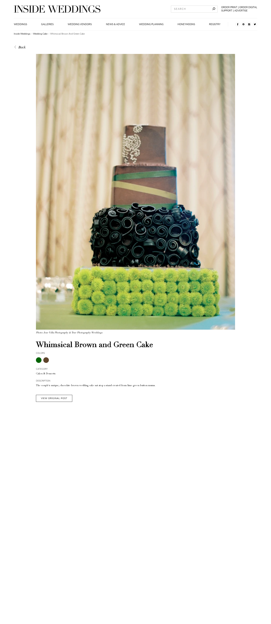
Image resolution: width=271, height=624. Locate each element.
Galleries (47, 24)
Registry (214, 24)
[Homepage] (57, 9)
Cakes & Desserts (45, 374)
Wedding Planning (151, 24)
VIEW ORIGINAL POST (54, 398)
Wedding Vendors (80, 24)
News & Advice (115, 24)
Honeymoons (186, 24)
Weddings (20, 24)
